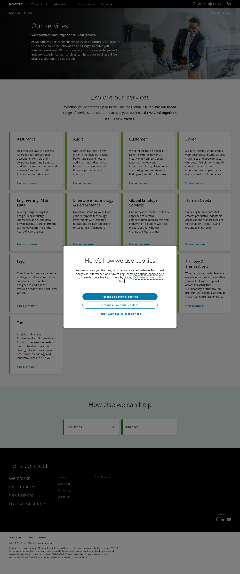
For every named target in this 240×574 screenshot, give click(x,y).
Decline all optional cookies (120, 305)
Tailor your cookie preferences (120, 314)
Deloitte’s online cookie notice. (139, 279)
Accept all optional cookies (120, 296)
